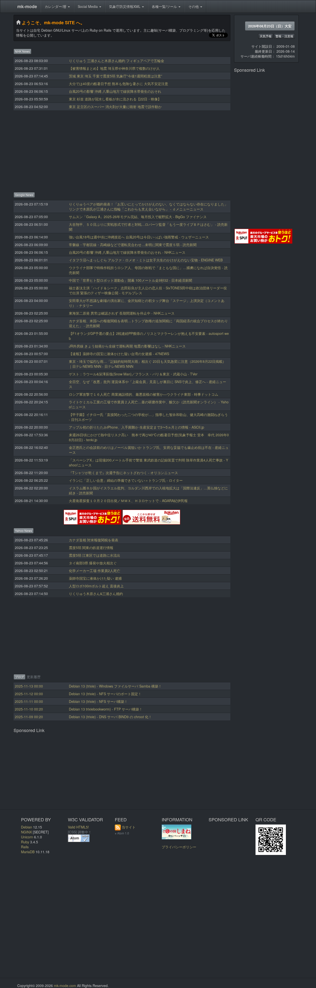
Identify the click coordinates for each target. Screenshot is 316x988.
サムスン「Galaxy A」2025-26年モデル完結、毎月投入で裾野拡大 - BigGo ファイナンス (138, 216)
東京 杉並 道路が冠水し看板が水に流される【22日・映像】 (115, 98)
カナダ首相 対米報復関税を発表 (93, 539)
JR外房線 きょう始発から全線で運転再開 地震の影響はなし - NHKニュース (127, 346)
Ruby (25, 841)
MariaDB (28, 851)
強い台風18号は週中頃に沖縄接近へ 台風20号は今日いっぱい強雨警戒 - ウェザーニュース (139, 236)
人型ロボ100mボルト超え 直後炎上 (96, 585)
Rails (25, 846)
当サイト (129, 827)
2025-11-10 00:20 (29, 709)
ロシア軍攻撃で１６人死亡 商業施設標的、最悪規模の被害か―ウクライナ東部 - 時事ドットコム (143, 394)
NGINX (26, 831)
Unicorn (27, 836)
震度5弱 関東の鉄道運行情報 (91, 547)
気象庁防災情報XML (125, 6)
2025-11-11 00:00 (29, 701)
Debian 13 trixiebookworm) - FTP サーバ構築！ (105, 709)
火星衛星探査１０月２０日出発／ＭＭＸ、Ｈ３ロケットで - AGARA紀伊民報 (128, 500)
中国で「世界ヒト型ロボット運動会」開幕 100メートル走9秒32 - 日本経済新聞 (130, 280)
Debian (26, 827)
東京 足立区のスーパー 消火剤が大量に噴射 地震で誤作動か (115, 106)
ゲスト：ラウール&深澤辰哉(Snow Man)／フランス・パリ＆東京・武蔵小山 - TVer (133, 373)
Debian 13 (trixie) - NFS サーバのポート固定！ (105, 693)
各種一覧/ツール (165, 6)
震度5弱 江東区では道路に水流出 (94, 555)
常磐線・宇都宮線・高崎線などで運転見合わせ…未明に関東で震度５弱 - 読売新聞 (133, 244)
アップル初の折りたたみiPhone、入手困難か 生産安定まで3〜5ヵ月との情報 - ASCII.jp (136, 427)
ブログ (19, 677)
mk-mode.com (65, 985)
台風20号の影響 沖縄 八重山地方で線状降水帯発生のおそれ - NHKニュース (127, 252)
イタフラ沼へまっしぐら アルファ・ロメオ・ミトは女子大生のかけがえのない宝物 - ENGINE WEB (146, 259)
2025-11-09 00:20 (29, 716)
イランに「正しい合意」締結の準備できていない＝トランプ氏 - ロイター (126, 480)
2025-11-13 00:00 (29, 686)
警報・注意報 (284, 36)
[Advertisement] (122, 149)
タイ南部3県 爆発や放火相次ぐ (93, 562)
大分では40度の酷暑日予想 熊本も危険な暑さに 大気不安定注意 (118, 83)
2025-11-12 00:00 (29, 693)
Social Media (88, 6)
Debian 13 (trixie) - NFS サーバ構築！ (98, 701)
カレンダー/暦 (56, 6)
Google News (24, 195)
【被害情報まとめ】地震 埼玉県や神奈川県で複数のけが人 (114, 68)
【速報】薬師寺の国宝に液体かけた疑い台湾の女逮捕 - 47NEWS (119, 353)
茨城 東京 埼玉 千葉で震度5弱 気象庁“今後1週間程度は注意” (115, 75)
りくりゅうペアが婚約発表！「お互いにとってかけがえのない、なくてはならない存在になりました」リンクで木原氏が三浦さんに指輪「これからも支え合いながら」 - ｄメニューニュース (148, 206)
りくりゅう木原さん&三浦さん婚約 (96, 593)
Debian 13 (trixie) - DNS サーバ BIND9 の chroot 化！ (110, 716)
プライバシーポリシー (179, 846)
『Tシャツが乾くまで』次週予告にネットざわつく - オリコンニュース (123, 472)
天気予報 (266, 36)
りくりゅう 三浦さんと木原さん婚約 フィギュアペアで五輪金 (116, 60)
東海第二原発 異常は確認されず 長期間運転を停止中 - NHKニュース (122, 313)
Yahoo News (23, 530)
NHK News (22, 51)
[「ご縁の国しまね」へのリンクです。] (176, 831)
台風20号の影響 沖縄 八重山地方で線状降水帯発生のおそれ (115, 91)
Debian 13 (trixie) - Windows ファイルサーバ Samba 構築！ (115, 686)
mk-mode (27, 6)
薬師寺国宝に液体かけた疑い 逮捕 (95, 578)
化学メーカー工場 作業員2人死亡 (94, 570)
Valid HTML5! (78, 827)
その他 (194, 6)
